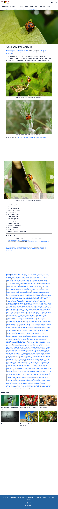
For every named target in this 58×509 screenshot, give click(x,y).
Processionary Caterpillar (34, 371)
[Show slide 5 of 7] (35, 196)
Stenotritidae (36, 281)
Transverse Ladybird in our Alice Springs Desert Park (31, 137)
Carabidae (22, 294)
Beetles (13, 283)
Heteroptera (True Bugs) (32, 339)
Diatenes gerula (10, 356)
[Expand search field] (56, 2)
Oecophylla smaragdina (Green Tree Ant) (32, 335)
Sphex (26, 386)
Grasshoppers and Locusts (45, 368)
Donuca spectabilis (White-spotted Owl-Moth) (25, 356)
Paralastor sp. (32, 382)
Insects (8, 274)
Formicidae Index (16, 321)
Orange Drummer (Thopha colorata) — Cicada (17, 307)
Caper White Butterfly (43, 286)
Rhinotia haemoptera (11, 301)
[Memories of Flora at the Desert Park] (29, 417)
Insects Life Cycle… (22, 274)
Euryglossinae (20, 278)
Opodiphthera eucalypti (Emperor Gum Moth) (29, 362)
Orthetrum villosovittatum (42, 319)
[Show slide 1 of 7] (7, 196)
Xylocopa (9, 283)
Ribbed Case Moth (17, 365)
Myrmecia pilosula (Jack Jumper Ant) (15, 332)
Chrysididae (42, 376)
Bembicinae (13, 376)
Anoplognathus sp (27, 291)
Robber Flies (22, 315)
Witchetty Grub (33, 388)
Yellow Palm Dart (40, 289)
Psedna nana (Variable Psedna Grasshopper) (39, 370)
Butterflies (17, 286)
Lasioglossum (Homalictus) (25, 280)
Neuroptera (32, 366)
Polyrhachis (14, 336)
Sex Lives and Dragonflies (42, 316)
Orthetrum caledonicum (20, 319)
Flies (24, 310)
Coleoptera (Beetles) (29, 295)
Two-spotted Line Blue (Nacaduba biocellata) (25, 289)
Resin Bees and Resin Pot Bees (25, 281)
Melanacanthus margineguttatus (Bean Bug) (28, 344)
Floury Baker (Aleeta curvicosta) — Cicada (37, 304)
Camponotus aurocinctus (33, 322)
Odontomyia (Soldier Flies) (33, 313)
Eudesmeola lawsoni (14, 357)
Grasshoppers (10, 370)
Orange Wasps (24, 382)
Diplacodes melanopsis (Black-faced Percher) (35, 318)
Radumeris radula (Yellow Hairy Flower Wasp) (29, 383)
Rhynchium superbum (30, 385)
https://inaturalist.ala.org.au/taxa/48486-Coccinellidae (38, 241)
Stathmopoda (44, 365)
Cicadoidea (9, 339)
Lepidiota (48, 297)
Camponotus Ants (23, 322)
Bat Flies (13, 312)
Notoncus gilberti (30, 333)
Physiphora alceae (44, 313)
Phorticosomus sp (28, 300)
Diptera (44, 309)
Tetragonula (42, 281)
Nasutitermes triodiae (39, 285)
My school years (43, 407)
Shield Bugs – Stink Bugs (38, 345)
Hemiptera (21, 338)
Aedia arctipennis (32, 348)
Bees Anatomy (34, 274)
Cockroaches (31, 285)
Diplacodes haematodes (18, 318)
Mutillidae (18, 382)
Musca (24, 313)
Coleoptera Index (11, 291)
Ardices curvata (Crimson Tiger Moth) (15, 351)
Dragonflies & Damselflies (18, 316)
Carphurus (9, 294)
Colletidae (14, 278)
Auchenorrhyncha (37, 338)
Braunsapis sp (38, 277)
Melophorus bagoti (42, 327)
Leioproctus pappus (36, 280)
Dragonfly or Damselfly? (30, 316)
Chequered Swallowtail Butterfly (14, 288)
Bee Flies (18, 312)
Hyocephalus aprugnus (40, 342)
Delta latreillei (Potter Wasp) (28, 377)
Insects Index (14, 274)
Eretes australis (16, 297)
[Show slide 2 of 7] (14, 196)
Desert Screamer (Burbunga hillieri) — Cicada (41, 303)
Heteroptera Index (32, 341)
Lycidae (14, 298)
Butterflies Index (24, 286)
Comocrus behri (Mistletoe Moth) (20, 354)
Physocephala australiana (12, 315)
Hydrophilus (33, 297)
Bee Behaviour (41, 274)
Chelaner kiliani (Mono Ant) (13, 325)
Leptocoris (15, 344)
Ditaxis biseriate (39, 366)
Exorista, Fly (9, 313)
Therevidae (9, 316)
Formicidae (9, 321)
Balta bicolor (16, 285)
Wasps (17, 373)
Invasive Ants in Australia (12, 322)
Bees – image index (14, 275)
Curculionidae (38, 295)
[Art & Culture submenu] (8, 6)
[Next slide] (52, 177)
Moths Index (17, 348)
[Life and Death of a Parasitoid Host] (10, 400)
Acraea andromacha (33, 286)
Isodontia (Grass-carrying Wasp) (33, 380)
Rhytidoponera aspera (36, 336)
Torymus (43, 386)
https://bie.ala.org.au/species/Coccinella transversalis (18, 240)
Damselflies (9, 318)
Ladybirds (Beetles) (10, 50)
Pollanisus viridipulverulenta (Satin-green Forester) (35, 363)
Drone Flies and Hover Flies (16, 310)
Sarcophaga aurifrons (30, 315)
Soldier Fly (38, 315)
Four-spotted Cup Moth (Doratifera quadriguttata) (31, 357)
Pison (35, 309)
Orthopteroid (25, 371)
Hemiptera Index (29, 338)
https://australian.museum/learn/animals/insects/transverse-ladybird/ (37, 242)
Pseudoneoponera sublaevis (23, 336)
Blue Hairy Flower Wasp (28, 376)
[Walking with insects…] (48, 417)
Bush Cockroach (23, 285)
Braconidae (36, 376)
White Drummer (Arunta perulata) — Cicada (17, 309)
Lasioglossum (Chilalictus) (13, 280)
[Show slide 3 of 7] (21, 196)
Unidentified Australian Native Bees (37, 275)
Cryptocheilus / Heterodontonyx (14, 377)
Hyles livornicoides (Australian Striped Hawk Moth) (26, 359)
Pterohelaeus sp (43, 300)
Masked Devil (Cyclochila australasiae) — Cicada (37, 306)
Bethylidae (19, 376)
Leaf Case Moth (20, 360)
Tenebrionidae (42, 301)
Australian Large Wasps (32, 373)
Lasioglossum (43, 278)
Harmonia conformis (31, 51)
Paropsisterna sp (19, 300)
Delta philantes (39, 377)
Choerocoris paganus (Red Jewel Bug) (25, 342)
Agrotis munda (26, 350)
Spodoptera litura (36, 365)
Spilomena (39, 309)
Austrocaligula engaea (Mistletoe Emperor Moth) (36, 351)
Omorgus (45, 298)
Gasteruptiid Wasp (11, 380)
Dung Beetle (9, 297)
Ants (22, 321)
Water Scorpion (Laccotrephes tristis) (20, 388)
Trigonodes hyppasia (11, 366)
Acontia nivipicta (24, 348)
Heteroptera (24, 341)
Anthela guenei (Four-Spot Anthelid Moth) (40, 350)
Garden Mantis (35, 368)
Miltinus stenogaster (17, 313)
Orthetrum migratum (31, 319)
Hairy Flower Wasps (20, 380)
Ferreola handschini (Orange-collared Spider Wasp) (27, 379)
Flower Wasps (43, 379)
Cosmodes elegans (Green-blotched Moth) (38, 354)
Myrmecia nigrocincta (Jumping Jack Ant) (38, 330)
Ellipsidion (47, 285)
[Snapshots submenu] (45, 6)
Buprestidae (46, 292)
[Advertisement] (29, 150)
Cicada (21, 303)
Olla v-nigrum (40, 51)
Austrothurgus (30, 277)
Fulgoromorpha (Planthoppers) (20, 339)
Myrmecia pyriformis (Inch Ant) (31, 332)
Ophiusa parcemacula (18, 363)
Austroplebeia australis (21, 277)
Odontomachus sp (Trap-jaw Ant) (14, 335)
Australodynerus (46, 374)
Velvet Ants (15, 374)
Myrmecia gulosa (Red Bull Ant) (44, 329)
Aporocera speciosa (15, 292)
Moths (12, 348)
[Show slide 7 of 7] (50, 196)
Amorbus (13, 373)
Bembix (8, 376)
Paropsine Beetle (10, 300)
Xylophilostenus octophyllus (13, 303)
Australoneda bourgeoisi (22, 50)
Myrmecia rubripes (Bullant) (45, 332)
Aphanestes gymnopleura (37, 291)
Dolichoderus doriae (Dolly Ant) (27, 325)
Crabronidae (30, 309)
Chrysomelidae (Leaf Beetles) (17, 295)
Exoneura (26, 278)
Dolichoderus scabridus (40, 325)
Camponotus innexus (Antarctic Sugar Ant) (41, 324)
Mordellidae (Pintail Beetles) (29, 298)
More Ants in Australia (29, 321)
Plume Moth (9, 363)
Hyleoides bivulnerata (34, 278)
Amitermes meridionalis (45, 283)
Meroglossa (15, 281)
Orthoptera (14, 368)
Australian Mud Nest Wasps (44, 373)
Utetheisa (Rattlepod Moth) (23, 366)
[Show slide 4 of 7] (28, 196)
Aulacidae (39, 374)
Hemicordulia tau (10, 319)
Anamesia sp (10, 285)
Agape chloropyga (41, 348)
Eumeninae (45, 377)
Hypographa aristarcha (44, 359)
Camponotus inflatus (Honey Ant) (23, 324)
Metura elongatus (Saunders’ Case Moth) (34, 360)
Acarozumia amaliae (31, 374)
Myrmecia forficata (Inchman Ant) (28, 329)
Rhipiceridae (28, 301)
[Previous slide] (6, 177)
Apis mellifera (12, 277)
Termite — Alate (10, 286)
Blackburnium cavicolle (37, 292)
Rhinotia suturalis (21, 301)
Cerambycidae (15, 294)
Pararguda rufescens (44, 362)
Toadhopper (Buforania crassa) (14, 371)
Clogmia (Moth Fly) (35, 312)
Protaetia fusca (35, 300)
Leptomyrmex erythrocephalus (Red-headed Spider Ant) (24, 327)
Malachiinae (19, 298)
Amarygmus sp (18, 291)
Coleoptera (47, 289)
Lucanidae (9, 298)
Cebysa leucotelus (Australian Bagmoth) (36, 353)
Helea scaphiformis (25, 297)
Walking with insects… (45, 423)
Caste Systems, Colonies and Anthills (43, 321)
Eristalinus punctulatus (46, 312)
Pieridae (13, 289)
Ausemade (32, 506)
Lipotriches (44, 280)
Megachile (9, 281)
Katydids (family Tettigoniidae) (21, 370)
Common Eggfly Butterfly (28, 288)
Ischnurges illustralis (11, 360)
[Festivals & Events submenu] (28, 6)
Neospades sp (39, 298)
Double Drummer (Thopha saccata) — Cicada (17, 304)
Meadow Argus (37, 288)
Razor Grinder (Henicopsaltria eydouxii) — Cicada (40, 307)
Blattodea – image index (33, 283)
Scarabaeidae (35, 301)
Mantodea (27, 347)
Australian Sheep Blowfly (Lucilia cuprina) (35, 310)
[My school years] (48, 400)
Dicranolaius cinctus (46, 295)
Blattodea (25, 283)
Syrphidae (44, 315)
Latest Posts (5, 392)
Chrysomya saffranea (25, 312)
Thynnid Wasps (31, 386)
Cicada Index (27, 303)
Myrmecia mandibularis (23, 330)
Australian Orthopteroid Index (24, 368)
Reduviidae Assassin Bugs (26, 345)
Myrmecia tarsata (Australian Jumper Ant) (16, 333)
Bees (29, 274)
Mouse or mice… (6, 423)
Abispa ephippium (22, 374)
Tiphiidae (38, 386)
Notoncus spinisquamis (40, 333)
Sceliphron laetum (20, 386)
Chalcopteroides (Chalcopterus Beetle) (34, 294)
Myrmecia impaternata (12, 330)
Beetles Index (19, 283)
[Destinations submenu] (17, 6)
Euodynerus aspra (11, 379)
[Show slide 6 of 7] (43, 196)
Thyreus (48, 281)
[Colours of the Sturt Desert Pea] (29, 400)
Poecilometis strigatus (14, 345)
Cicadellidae (44, 338)
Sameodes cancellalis (26, 365)
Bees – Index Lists (24, 275)
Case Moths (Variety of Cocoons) (18, 353)
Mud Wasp (9, 374)
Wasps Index (23, 373)
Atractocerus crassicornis (26, 292)
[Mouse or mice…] (10, 417)
